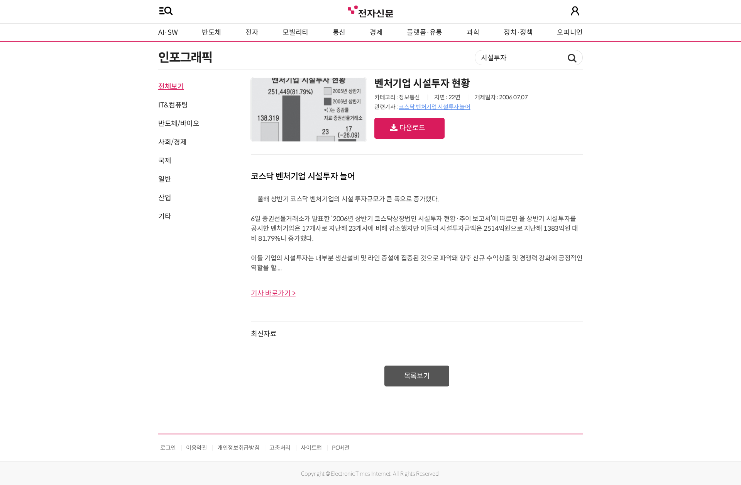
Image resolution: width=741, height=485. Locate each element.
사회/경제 (172, 142)
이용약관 (196, 447)
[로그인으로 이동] (575, 11)
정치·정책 (518, 32)
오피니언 (570, 32)
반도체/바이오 (178, 123)
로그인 (168, 447)
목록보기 (417, 376)
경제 (376, 32)
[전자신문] (370, 10)
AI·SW (168, 32)
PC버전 (341, 447)
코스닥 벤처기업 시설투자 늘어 (434, 107)
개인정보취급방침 (238, 447)
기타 (164, 216)
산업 (164, 198)
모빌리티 (295, 32)
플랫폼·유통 (424, 32)
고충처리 (280, 447)
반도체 (211, 32)
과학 (473, 32)
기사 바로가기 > (273, 293)
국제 (164, 161)
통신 (339, 32)
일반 (164, 179)
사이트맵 (311, 447)
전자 (251, 32)
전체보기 (171, 86)
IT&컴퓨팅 (173, 105)
